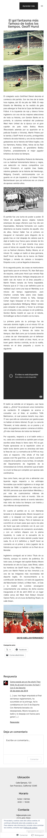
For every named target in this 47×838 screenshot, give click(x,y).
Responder (14, 722)
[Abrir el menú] (41, 6)
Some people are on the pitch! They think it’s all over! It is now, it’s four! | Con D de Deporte (25, 685)
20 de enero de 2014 (19, 691)
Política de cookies (30, 828)
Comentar (34, 759)
